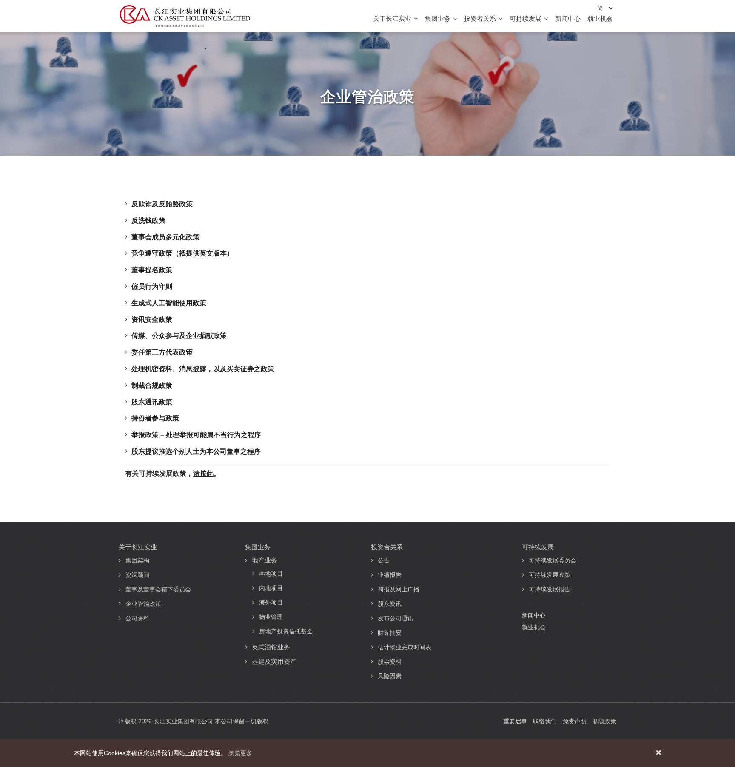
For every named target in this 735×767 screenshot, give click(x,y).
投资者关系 (481, 18)
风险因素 (390, 676)
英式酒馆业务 (271, 647)
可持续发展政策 (549, 574)
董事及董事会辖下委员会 (158, 589)
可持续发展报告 (549, 589)
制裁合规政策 (151, 385)
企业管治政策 (143, 603)
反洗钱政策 (148, 220)
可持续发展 (526, 18)
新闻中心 (568, 18)
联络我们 (545, 721)
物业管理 (271, 617)
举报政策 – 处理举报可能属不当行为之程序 (196, 434)
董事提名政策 (151, 269)
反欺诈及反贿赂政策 (162, 203)
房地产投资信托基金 (286, 631)
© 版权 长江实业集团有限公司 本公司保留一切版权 (193, 721)
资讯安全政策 (151, 319)
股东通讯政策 (151, 402)
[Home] (185, 16)
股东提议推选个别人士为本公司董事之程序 (196, 451)
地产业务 (264, 560)
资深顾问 (137, 574)
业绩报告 (390, 574)
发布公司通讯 (395, 618)
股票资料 (390, 661)
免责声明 (575, 721)
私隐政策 (604, 721)
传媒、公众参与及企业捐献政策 (179, 335)
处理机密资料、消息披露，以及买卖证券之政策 (202, 368)
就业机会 (600, 18)
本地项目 (271, 573)
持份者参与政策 (155, 418)
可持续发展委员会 (552, 560)
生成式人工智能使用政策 (168, 303)
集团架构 (137, 560)
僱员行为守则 (151, 286)
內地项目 (271, 588)
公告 (384, 560)
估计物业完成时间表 (404, 647)
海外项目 (271, 602)
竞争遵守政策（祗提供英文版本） (182, 253)
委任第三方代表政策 (162, 352)
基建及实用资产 (274, 661)
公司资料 (137, 618)
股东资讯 (390, 603)
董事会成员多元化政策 (165, 237)
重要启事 (515, 721)
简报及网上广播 (398, 589)
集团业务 (438, 18)
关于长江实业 (393, 18)
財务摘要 (390, 632)
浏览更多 (240, 753)
